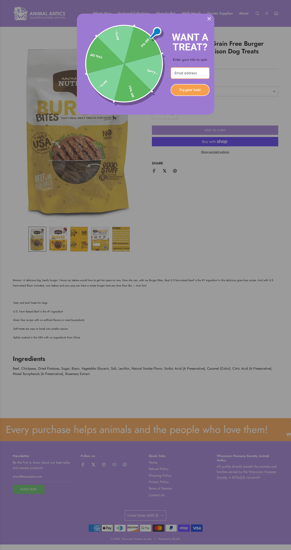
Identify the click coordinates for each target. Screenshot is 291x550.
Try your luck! (190, 90)
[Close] (209, 19)
